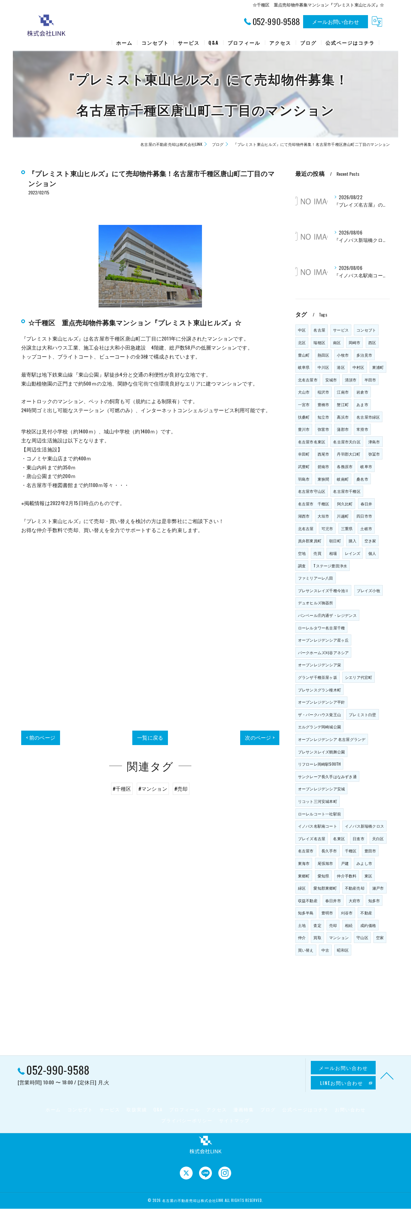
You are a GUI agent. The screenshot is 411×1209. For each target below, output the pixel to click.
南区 (337, 342)
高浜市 (343, 417)
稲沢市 (323, 392)
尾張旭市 (325, 863)
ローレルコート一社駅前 (319, 813)
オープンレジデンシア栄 (319, 664)
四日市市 (364, 516)
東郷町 (304, 875)
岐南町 (343, 479)
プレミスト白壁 (362, 714)
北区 (302, 342)
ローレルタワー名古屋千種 (321, 627)
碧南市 (323, 466)
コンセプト (366, 330)
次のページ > (259, 737)
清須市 (351, 379)
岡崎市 (355, 342)
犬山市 (304, 392)
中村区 (358, 367)
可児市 (327, 528)
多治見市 (364, 355)
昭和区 (343, 950)
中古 (325, 950)
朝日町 (335, 540)
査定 (317, 925)
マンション (339, 937)
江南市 (343, 392)
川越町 (343, 516)
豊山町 (304, 355)
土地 (302, 925)
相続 (349, 925)
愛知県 (323, 875)
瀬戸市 (378, 888)
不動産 (366, 912)
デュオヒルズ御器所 (315, 602)
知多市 (374, 900)
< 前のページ (40, 737)
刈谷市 (347, 912)
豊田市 (370, 850)
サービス (341, 330)
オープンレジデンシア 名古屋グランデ (332, 739)
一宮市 (304, 404)
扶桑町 (304, 417)
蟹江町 (343, 404)
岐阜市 (366, 466)
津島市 (374, 441)
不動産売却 (354, 888)
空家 (380, 937)
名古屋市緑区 (368, 417)
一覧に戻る (150, 737)
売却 (333, 925)
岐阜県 (304, 367)
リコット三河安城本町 (317, 801)
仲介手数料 (346, 875)
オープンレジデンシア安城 (321, 788)
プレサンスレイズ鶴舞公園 (321, 751)
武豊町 (304, 466)
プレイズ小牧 (368, 590)
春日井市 (333, 900)
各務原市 (345, 466)
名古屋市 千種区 (313, 503)
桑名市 (362, 479)
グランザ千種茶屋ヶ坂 (317, 677)
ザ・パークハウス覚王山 (319, 714)
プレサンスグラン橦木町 (319, 689)
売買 (317, 553)
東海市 (304, 863)
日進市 (358, 838)
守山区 (362, 937)
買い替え (306, 950)
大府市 (355, 900)
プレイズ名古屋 (311, 838)
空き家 (370, 540)
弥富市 (323, 429)
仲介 (302, 937)
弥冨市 (374, 454)
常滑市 (362, 429)
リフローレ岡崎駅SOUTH (319, 764)
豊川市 (304, 429)
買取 (317, 937)
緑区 (302, 888)
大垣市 (323, 516)
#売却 (181, 788)
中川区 (323, 367)
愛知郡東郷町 (325, 888)
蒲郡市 (343, 429)
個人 (372, 553)
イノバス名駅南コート (317, 826)
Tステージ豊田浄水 (330, 565)
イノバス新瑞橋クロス (364, 826)
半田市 (370, 379)
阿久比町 (345, 503)
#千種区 (122, 788)
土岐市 (366, 528)
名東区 (339, 838)
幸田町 (304, 454)
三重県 (347, 528)
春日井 (366, 503)
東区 (368, 875)
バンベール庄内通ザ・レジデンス (327, 615)
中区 (302, 330)
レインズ (353, 553)
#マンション (152, 788)
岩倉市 (362, 392)
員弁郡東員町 (309, 540)
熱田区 (323, 355)
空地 (302, 553)
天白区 (378, 838)
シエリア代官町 (358, 677)
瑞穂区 (319, 342)
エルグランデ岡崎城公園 (319, 726)
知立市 (323, 417)
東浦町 (378, 367)
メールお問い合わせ (335, 21)
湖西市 (304, 516)
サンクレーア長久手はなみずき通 (327, 776)
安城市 (331, 379)
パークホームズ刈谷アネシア (323, 652)
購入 (352, 540)
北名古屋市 (308, 379)
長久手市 (329, 850)
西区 (372, 342)
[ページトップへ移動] (386, 1075)
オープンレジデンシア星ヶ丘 (323, 640)
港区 (341, 367)
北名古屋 (306, 528)
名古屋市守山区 (311, 491)
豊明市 (327, 912)
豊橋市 (323, 404)
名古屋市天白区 (346, 441)
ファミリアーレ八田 (315, 578)
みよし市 (364, 863)
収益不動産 (308, 900)
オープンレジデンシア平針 (321, 702)
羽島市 (304, 479)
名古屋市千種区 (346, 491)
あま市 (362, 404)
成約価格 (368, 925)
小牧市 (343, 355)
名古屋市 (306, 850)
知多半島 (306, 912)
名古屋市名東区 (311, 441)
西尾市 (323, 454)
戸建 (345, 863)
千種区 (351, 850)
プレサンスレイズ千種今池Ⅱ (323, 590)
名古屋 (319, 330)
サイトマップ (234, 1120)
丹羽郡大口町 (348, 454)
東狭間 (323, 479)
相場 (333, 553)
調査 (302, 565)
